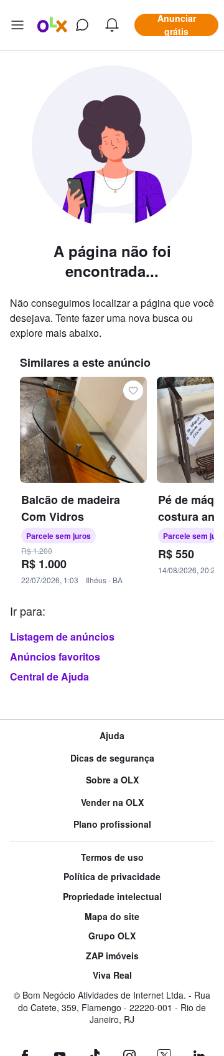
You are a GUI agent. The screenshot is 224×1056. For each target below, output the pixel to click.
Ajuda (112, 736)
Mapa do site (112, 917)
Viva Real (112, 975)
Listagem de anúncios (62, 636)
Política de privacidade (112, 877)
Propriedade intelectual (112, 897)
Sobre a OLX (112, 780)
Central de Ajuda (49, 676)
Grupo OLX (112, 936)
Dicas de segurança (112, 758)
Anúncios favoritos (55, 656)
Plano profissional (112, 824)
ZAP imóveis (112, 956)
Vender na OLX (112, 802)
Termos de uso (112, 857)
